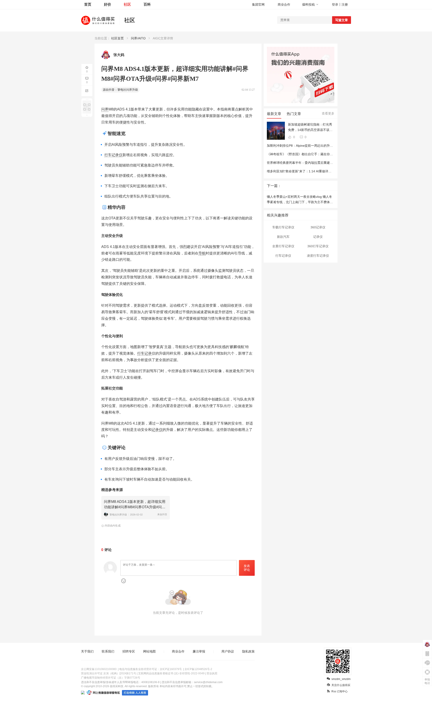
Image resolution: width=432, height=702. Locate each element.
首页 (87, 4)
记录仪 (157, 430)
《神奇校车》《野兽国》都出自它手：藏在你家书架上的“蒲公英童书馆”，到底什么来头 (328, 154)
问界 (104, 109)
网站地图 (149, 651)
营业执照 (212, 673)
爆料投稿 (308, 4)
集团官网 (258, 4)
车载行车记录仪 (283, 227)
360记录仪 (317, 227)
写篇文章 (341, 20)
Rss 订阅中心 (339, 691)
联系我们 (108, 651)
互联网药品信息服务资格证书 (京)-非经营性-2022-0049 (171, 673)
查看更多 (328, 113)
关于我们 (87, 651)
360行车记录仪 (317, 246)
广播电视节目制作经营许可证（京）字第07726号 (110, 677)
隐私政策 (248, 651)
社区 (127, 4)
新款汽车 (283, 236)
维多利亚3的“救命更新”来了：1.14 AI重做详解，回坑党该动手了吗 (313, 171)
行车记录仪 (113, 155)
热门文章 (294, 114)
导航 (202, 253)
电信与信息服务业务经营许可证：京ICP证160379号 (150, 669)
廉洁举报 (199, 651)
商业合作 (284, 4)
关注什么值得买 (340, 685)
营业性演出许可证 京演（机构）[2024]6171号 (108, 673)
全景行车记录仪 (283, 246)
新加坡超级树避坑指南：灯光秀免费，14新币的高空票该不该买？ (310, 128)
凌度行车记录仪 (318, 255)
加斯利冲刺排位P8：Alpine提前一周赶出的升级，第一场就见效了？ (314, 145)
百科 (147, 4)
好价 (107, 4)
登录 (335, 4)
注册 (345, 4)
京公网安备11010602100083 (99, 669)
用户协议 (227, 651)
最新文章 (274, 114)
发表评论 (247, 568)
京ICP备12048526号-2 (198, 669)
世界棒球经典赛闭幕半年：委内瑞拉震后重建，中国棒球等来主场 (312, 162)
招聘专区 (128, 651)
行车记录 (144, 353)
